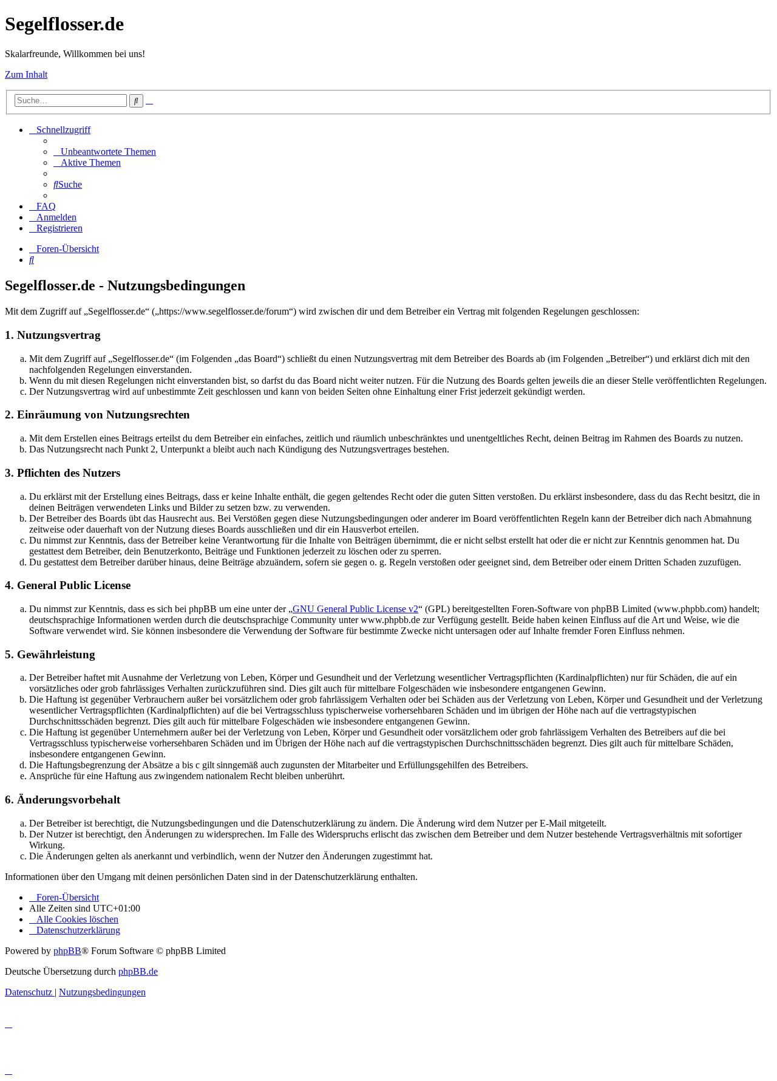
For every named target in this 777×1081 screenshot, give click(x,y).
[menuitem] (104, 151)
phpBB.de (138, 971)
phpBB (67, 951)
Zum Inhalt (26, 74)
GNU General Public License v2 (355, 609)
